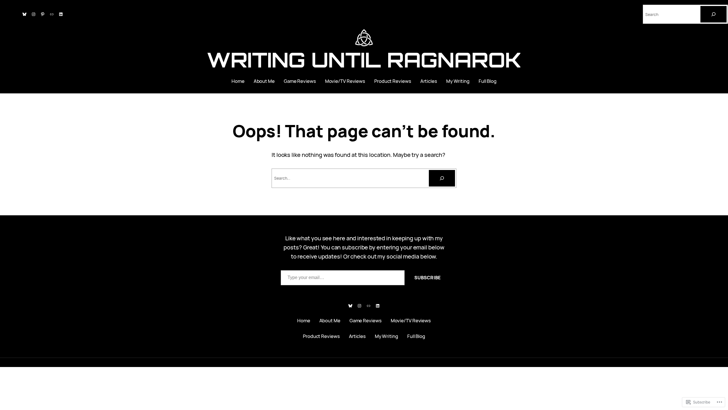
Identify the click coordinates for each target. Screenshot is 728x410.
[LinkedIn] (61, 14)
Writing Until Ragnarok (364, 59)
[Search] (713, 14)
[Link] (51, 14)
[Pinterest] (42, 14)
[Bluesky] (24, 14)
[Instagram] (33, 14)
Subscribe (427, 277)
